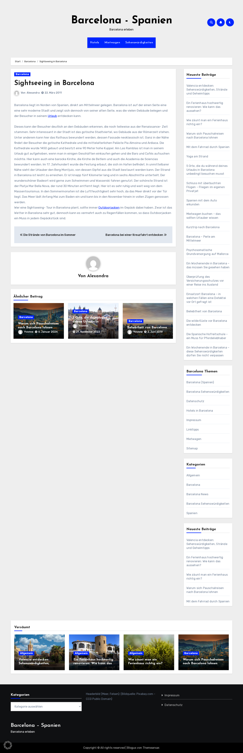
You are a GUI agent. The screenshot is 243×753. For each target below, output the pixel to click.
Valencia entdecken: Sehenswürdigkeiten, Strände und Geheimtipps (206, 89)
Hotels (94, 42)
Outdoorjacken (109, 207)
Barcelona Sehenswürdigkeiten (207, 391)
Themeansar (151, 747)
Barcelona (22, 74)
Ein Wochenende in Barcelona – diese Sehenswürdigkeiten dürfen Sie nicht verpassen (207, 351)
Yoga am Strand (197, 156)
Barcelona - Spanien (121, 20)
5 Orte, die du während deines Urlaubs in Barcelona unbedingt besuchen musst (207, 169)
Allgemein (193, 475)
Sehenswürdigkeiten (139, 42)
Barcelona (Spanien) (200, 382)
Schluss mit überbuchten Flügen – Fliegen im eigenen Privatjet (205, 187)
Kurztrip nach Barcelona (203, 227)
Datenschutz (195, 401)
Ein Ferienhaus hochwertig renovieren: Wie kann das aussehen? (204, 106)
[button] (8, 745)
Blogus (131, 747)
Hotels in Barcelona (199, 410)
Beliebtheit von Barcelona (147, 327)
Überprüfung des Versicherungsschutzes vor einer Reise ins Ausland (205, 280)
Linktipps (192, 429)
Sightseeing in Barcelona (54, 83)
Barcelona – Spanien (36, 725)
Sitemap (192, 448)
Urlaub (52, 116)
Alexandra (33, 92)
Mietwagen (112, 42)
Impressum (193, 420)
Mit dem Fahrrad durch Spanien (208, 147)
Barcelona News (197, 494)
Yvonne (28, 331)
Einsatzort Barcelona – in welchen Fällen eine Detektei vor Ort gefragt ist (206, 298)
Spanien (191, 513)
